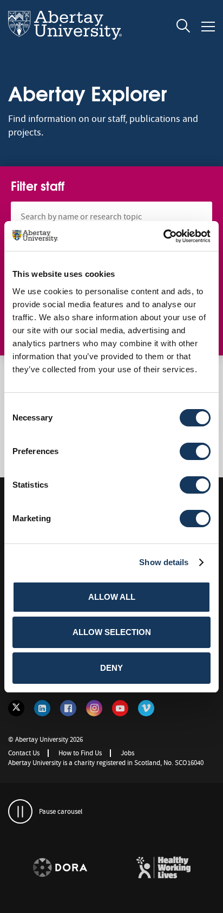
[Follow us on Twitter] (16, 708)
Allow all (111, 596)
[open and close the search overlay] (183, 27)
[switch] (195, 451)
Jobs (127, 752)
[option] (60, 869)
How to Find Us (80, 752)
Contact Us (24, 752)
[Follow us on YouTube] (120, 708)
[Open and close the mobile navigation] (208, 26)
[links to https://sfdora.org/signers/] (60, 868)
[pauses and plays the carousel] (20, 811)
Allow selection (112, 632)
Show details (163, 562)
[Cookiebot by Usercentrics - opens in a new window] (163, 236)
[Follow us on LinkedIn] (42, 708)
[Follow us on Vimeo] (146, 708)
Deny (111, 667)
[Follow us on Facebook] (68, 708)
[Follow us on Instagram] (94, 708)
